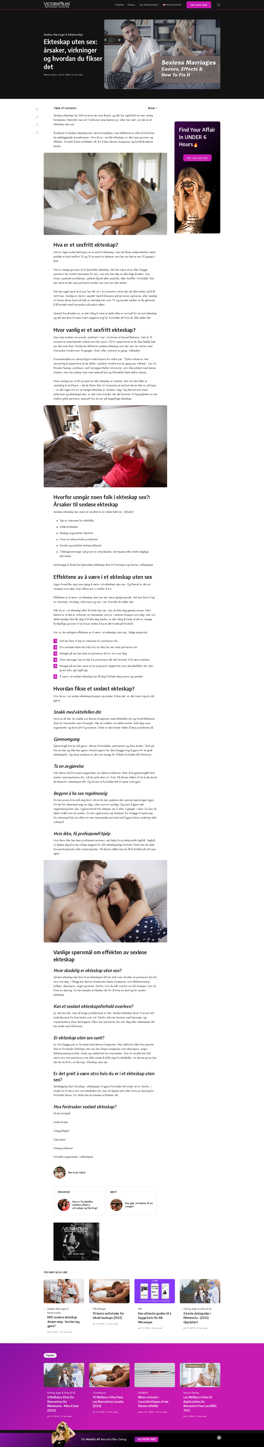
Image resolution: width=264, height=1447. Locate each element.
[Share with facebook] (37, 109)
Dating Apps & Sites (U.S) (197, 1309)
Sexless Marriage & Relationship (63, 35)
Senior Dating (191, 1393)
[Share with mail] (37, 132)
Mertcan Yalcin (50, 74)
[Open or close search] (218, 4)
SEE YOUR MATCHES (197, 158)
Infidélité (143, 1393)
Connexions (99, 1393)
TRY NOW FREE (146, 1439)
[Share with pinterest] (37, 124)
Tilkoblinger (99, 1309)
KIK (140, 1309)
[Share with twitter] (37, 117)
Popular (50, 1355)
